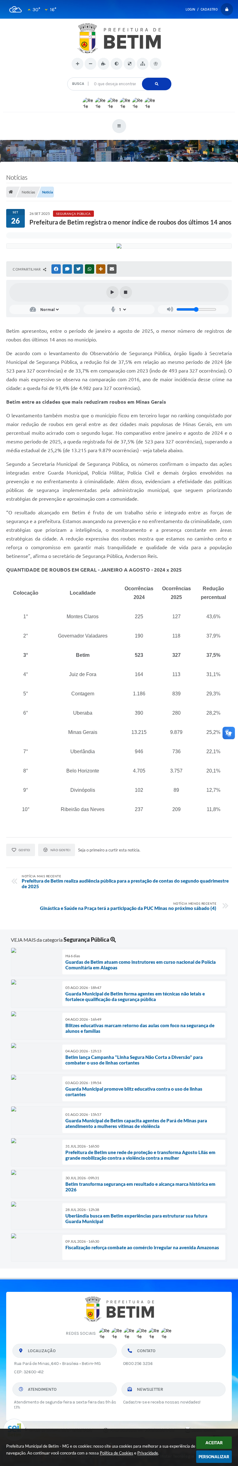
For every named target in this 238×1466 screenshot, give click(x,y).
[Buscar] (156, 84)
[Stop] (126, 292)
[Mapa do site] (142, 64)
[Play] (112, 292)
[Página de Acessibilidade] (155, 64)
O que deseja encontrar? (119, 75)
